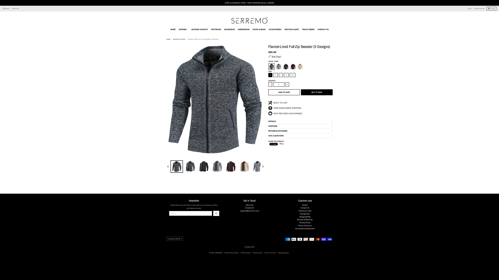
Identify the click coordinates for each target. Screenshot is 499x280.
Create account (479, 8)
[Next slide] (263, 166)
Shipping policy (283, 253)
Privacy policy (257, 253)
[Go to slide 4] (217, 166)
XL (286, 75)
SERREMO (218, 253)
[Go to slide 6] (244, 166)
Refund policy (246, 253)
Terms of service (270, 253)
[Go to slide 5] (231, 166)
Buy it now (316, 92)
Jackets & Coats (179, 39)
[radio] (271, 66)
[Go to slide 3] (204, 166)
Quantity (272, 81)
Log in (470, 8)
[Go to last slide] (168, 166)
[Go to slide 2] (190, 166)
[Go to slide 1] (176, 166)
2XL (292, 75)
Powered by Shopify (232, 253)
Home (168, 39)
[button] (300, 121)
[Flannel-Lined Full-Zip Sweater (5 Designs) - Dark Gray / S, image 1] (215, 100)
